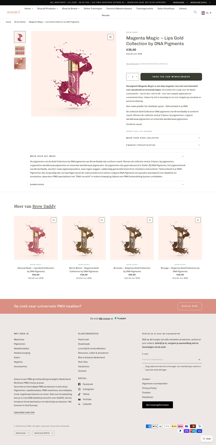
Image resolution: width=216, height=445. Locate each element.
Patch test (83, 339)
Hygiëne (18, 362)
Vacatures (83, 366)
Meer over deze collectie (142, 138)
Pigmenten (19, 344)
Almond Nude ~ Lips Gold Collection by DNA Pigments (35, 270)
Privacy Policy (149, 388)
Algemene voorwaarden (155, 383)
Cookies (146, 392)
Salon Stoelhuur (166, 8)
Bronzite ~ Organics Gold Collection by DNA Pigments (132, 270)
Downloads (84, 344)
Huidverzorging (22, 353)
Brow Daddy (20, 22)
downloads (37, 184)
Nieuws (105, 15)
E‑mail (145, 354)
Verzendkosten (132, 64)
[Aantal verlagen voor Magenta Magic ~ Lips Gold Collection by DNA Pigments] (128, 76)
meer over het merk (43, 156)
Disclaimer (147, 397)
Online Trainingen (93, 8)
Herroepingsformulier (157, 405)
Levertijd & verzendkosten (92, 348)
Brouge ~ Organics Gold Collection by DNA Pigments (180, 270)
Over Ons (83, 362)
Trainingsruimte (144, 8)
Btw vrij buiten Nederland (91, 357)
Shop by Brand (69, 8)
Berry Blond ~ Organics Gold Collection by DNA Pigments (84, 270)
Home (28, 8)
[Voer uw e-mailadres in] (199, 359)
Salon (17, 357)
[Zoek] (195, 12)
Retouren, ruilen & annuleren (93, 353)
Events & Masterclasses (119, 8)
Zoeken (146, 379)
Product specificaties (140, 145)
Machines (19, 339)
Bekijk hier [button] (190, 306)
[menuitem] (28, 8)
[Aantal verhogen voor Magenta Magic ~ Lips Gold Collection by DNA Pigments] (136, 76)
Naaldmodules (21, 348)
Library (183, 8)
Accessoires (20, 366)
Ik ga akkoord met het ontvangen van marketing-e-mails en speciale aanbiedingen (173, 368)
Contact (82, 371)
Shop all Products (46, 8)
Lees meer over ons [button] (24, 412)
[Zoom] (110, 37)
